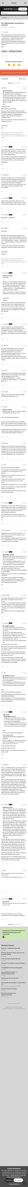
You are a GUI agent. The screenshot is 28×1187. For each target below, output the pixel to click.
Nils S (5, 88)
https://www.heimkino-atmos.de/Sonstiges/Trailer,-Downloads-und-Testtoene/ (13, 695)
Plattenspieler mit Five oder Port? (10, 978)
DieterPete (6, 175)
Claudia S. (6, 228)
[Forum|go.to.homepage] (10, 9)
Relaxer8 (6, 345)
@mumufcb (7, 106)
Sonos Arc (4, 51)
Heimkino (4, 17)
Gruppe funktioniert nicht (8, 988)
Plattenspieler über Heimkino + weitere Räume (13, 982)
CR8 (5, 465)
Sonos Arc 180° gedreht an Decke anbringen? (13, 963)
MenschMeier (7, 530)
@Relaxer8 (4, 373)
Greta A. (6, 370)
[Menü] (2, 3)
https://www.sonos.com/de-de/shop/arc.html (16, 425)
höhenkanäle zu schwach (15, 51)
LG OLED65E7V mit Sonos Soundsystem (12, 967)
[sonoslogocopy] (14, 3)
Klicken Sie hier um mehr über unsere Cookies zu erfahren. (16, 1176)
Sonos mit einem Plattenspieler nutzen (10, 986)
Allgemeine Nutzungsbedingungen (14, 1007)
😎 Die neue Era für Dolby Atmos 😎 (10, 959)
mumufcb (6, 32)
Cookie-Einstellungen (8, 1008)
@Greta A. (3, 394)
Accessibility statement (19, 1008)
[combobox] (14, 13)
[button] (2, 9)
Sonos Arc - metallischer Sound (9, 948)
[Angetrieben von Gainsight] (14, 1004)
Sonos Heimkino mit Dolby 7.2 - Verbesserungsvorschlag (9, 972)
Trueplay (3, 121)
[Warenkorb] (25, 3)
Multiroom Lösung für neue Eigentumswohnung (8, 993)
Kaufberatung (4, 980)
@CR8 (3, 533)
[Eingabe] (2, 13)
